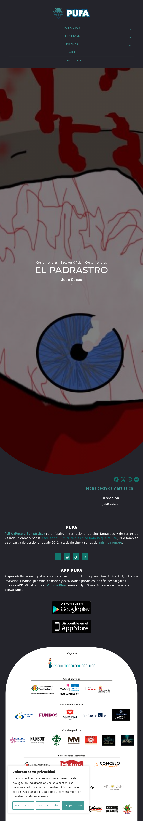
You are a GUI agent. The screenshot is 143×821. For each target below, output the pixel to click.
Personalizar (23, 805)
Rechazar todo (48, 805)
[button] (117, 479)
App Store (87, 585)
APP (72, 52)
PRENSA (72, 44)
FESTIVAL (72, 35)
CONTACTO (72, 60)
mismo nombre (110, 542)
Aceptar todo (73, 805)
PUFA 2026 (72, 27)
